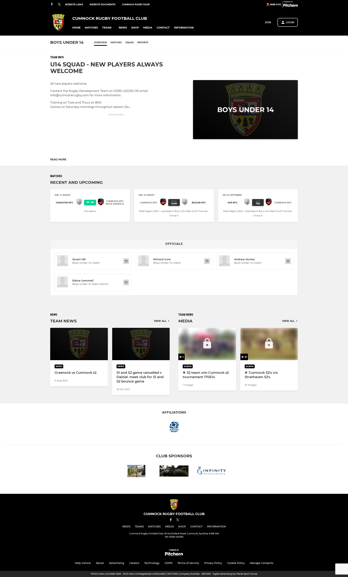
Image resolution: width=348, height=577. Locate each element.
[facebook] (51, 4)
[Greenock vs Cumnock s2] (79, 344)
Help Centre (83, 563)
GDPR (168, 563)
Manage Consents (261, 563)
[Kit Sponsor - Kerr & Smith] (174, 472)
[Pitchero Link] (290, 6)
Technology (152, 563)
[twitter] (59, 4)
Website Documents (102, 4)
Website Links (74, 4)
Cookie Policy (236, 563)
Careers (134, 563)
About (100, 563)
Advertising (116, 563)
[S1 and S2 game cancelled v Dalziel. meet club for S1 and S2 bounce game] (141, 344)
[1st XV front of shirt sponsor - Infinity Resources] (211, 472)
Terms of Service (188, 563)
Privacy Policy (213, 563)
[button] (76, 27)
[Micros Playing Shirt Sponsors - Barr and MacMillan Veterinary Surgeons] (136, 472)
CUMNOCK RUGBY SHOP (136, 4)
